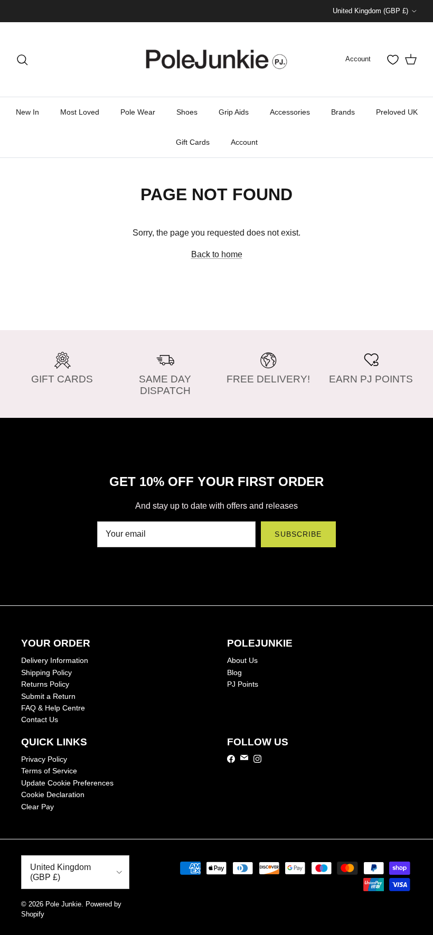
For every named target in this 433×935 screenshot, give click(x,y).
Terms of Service (49, 770)
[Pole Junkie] (216, 59)
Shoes (186, 112)
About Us (242, 660)
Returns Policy (45, 684)
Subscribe (298, 534)
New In (27, 112)
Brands (343, 112)
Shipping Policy (46, 672)
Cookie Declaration (52, 794)
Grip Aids (234, 112)
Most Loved (79, 112)
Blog (234, 672)
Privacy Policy (44, 759)
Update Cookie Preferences (67, 783)
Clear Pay (37, 806)
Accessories (290, 112)
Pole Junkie (63, 904)
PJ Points (242, 684)
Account (244, 142)
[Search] (22, 59)
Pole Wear (137, 112)
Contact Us (39, 719)
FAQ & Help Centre (53, 708)
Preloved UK (397, 112)
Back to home (216, 254)
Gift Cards (193, 142)
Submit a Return (48, 696)
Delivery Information (54, 660)
